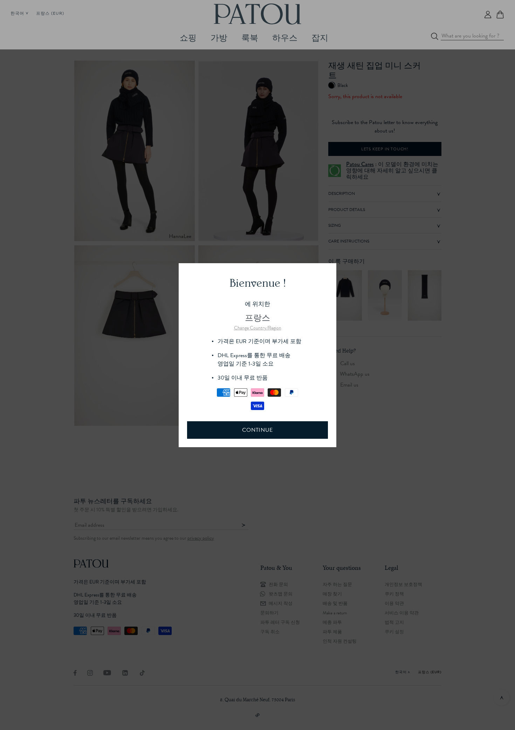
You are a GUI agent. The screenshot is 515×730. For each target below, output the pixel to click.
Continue (257, 430)
